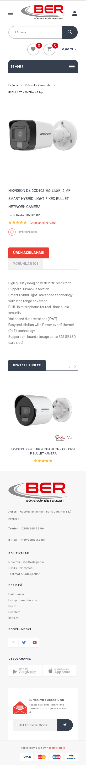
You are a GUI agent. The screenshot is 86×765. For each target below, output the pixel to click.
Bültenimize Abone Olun (46, 699)
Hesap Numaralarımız (23, 600)
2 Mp (40, 92)
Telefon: (13, 528)
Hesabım (14, 612)
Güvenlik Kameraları (39, 85)
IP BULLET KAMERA (21, 92)
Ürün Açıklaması (28, 253)
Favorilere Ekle (27, 231)
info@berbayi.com (32, 539)
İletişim (13, 618)
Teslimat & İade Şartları (24, 574)
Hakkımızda (16, 594)
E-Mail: (12, 539)
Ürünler (13, 85)
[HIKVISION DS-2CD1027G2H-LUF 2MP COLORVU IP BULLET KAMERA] (43, 410)
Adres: (12, 511)
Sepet (12, 606)
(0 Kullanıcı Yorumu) (43, 222)
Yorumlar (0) (25, 264)
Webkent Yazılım (56, 747)
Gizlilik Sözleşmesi (20, 568)
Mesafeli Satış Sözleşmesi (26, 562)
